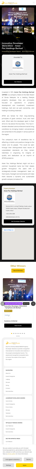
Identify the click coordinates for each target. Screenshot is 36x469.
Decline (28, 459)
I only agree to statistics (12, 459)
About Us (8, 373)
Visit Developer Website (18, 221)
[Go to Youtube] (11, 363)
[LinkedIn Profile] (20, 77)
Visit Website (18, 82)
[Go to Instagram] (9, 363)
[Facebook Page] (15, 77)
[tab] (11, 333)
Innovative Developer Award (11, 51)
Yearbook (8, 413)
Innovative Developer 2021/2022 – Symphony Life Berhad (15, 307)
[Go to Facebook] (6, 363)
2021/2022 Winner (28, 51)
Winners (8, 382)
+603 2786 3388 (10, 214)
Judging (8, 379)
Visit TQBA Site (9, 426)
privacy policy (12, 454)
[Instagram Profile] (18, 77)
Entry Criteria (9, 407)
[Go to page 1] (17, 37)
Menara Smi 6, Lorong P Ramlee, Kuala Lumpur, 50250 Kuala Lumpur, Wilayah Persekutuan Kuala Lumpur (19, 208)
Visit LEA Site (9, 401)
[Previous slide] (3, 33)
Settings (8, 465)
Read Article (18, 325)
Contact (8, 388)
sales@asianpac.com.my (13, 217)
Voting (7, 385)
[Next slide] (33, 33)
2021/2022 (26, 303)
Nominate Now (9, 391)
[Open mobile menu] (34, 2)
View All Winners (18, 270)
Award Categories (10, 376)
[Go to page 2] (18, 37)
